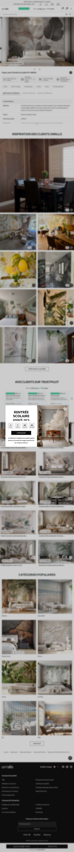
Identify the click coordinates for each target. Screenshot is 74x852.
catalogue (21, 433)
